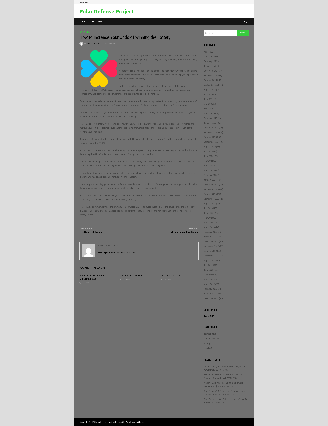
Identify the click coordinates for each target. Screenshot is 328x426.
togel (206, 348)
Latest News (97, 21)
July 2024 (208, 151)
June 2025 (208, 99)
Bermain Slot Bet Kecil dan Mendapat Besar (92, 277)
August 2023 (210, 203)
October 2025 (210, 80)
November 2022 (211, 246)
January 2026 (210, 65)
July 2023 (208, 208)
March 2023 (209, 227)
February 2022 (210, 288)
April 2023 (208, 222)
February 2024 (210, 175)
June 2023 (208, 212)
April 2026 (208, 51)
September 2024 (211, 141)
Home (84, 21)
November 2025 (211, 75)
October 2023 (210, 193)
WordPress (130, 422)
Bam (141, 422)
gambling (208, 333)
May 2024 (208, 160)
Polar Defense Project (106, 11)
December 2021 (211, 298)
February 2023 (210, 231)
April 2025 (208, 108)
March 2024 (209, 170)
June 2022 (208, 269)
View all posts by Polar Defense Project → (116, 252)
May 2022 (208, 274)
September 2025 (211, 84)
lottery (207, 343)
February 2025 (210, 118)
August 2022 (210, 260)
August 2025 (210, 89)
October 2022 (210, 250)
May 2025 (208, 103)
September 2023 (211, 198)
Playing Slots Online (171, 275)
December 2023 (211, 184)
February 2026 (210, 61)
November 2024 (211, 132)
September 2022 (211, 255)
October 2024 (210, 137)
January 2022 (210, 293)
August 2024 (210, 146)
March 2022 (209, 284)
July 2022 (208, 265)
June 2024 (208, 156)
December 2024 (211, 127)
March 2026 (209, 56)
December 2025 (211, 70)
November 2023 (211, 189)
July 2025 (208, 94)
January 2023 (210, 236)
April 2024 (208, 165)
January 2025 (210, 122)
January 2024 (210, 179)
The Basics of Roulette (131, 275)
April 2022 (208, 279)
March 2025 (209, 113)
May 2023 (208, 217)
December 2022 (211, 241)
